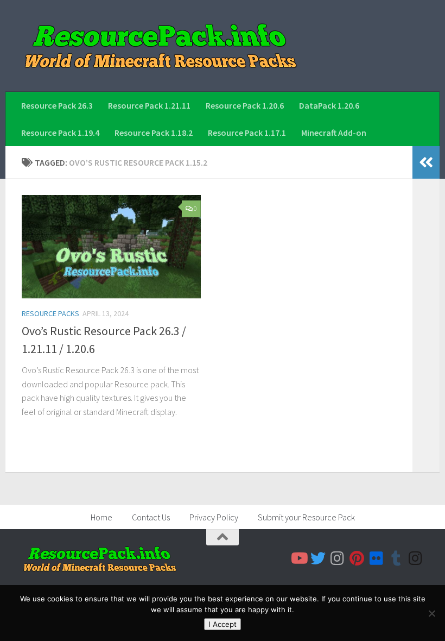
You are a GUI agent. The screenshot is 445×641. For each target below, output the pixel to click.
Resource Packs (50, 313)
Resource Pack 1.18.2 (154, 132)
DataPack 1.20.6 (329, 105)
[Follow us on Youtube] (298, 558)
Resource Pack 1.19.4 (60, 132)
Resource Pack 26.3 (57, 105)
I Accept (222, 624)
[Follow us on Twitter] (318, 558)
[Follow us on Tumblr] (396, 558)
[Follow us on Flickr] (376, 558)
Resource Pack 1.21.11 (149, 105)
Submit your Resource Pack (306, 517)
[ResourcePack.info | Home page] (161, 46)
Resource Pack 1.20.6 (245, 105)
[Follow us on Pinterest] (357, 558)
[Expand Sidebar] (426, 162)
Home (101, 517)
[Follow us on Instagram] (337, 558)
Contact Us (151, 517)
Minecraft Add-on (333, 132)
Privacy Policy (213, 517)
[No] (431, 613)
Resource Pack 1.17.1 (247, 132)
